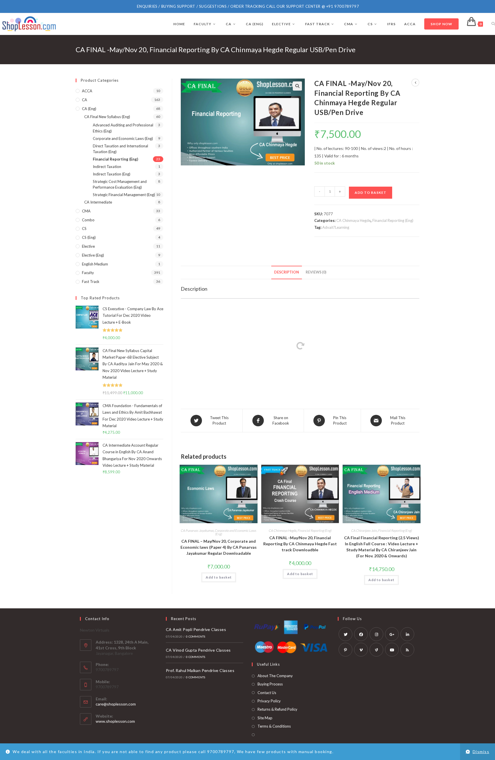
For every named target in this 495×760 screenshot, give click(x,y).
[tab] (286, 272)
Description (286, 272)
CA (84, 99)
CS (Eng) (89, 237)
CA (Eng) (89, 108)
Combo (88, 220)
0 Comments (195, 636)
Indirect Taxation (107, 166)
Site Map (265, 718)
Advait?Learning (335, 227)
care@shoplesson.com (116, 704)
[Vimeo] (361, 650)
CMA (86, 211)
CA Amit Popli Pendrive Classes (196, 629)
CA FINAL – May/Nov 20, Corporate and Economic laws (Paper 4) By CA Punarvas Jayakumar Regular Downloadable (218, 547)
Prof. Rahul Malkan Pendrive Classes (200, 670)
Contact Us (267, 692)
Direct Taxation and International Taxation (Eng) (120, 149)
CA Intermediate (98, 202)
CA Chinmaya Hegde (353, 220)
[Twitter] (345, 634)
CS (84, 228)
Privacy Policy (269, 701)
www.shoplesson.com (115, 721)
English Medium (95, 264)
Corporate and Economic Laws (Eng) (235, 532)
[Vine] (376, 650)
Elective (88, 246)
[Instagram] (376, 634)
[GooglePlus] (392, 634)
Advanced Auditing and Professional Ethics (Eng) (123, 128)
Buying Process (270, 684)
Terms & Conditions (274, 726)
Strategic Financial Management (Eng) (124, 194)
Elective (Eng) (93, 255)
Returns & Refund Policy (277, 709)
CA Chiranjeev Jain (364, 530)
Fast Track (90, 281)
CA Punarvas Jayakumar (197, 530)
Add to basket (370, 192)
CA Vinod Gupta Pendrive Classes (198, 650)
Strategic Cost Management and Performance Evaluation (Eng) (120, 184)
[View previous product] (415, 83)
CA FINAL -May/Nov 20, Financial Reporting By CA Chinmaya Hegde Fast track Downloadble (300, 543)
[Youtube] (392, 650)
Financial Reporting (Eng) (392, 220)
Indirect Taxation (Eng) (111, 174)
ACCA (87, 91)
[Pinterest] (345, 650)
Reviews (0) (316, 272)
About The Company (275, 675)
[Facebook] (361, 634)
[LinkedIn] (407, 634)
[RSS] (407, 650)
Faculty (88, 272)
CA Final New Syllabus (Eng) (107, 116)
